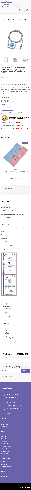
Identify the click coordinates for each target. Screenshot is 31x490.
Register (19, 6)
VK (11, 376)
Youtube (5, 376)
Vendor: (3, 97)
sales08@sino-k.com (12, 402)
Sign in (23, 6)
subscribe (25, 370)
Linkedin (20, 375)
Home (2, 17)
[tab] (11, 191)
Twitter (13, 375)
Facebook (5, 375)
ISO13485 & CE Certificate (9, 273)
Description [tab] (8, 188)
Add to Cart (8, 112)
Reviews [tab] (25, 191)
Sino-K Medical (26, 487)
